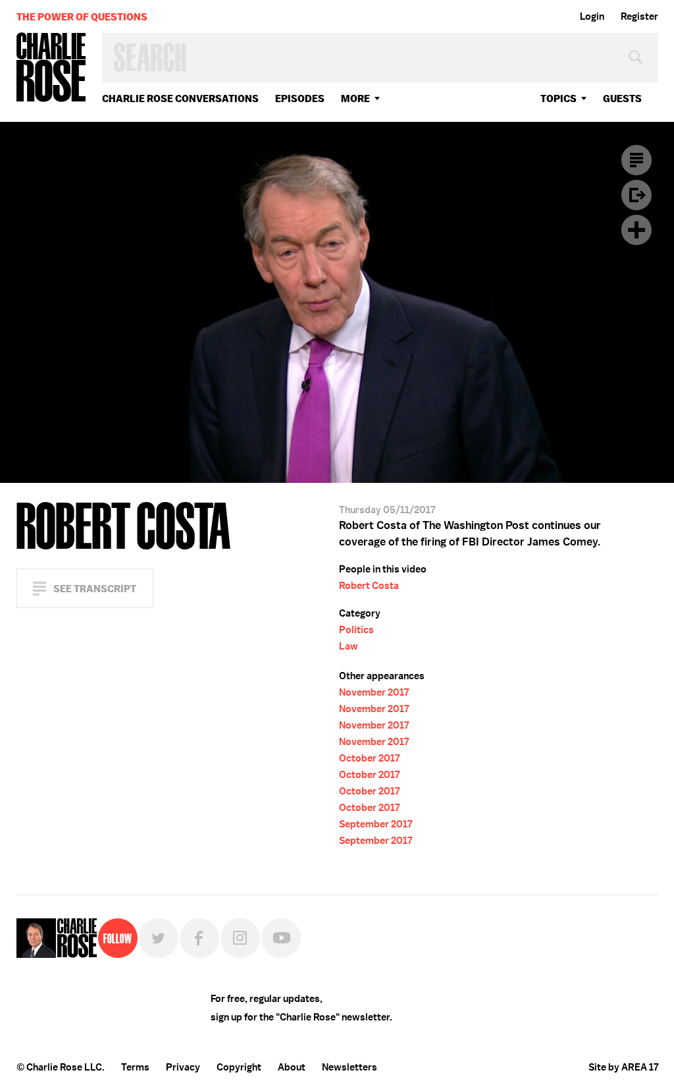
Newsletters (349, 1067)
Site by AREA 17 (623, 1067)
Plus (636, 230)
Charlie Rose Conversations (180, 98)
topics (558, 98)
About (291, 1067)
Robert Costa (369, 585)
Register (639, 16)
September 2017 (375, 824)
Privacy (183, 1067)
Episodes (299, 98)
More (355, 98)
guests (622, 98)
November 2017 (374, 692)
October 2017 (369, 758)
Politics (356, 629)
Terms (135, 1067)
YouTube (281, 938)
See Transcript (94, 588)
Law (348, 646)
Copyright (239, 1067)
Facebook (199, 938)
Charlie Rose (51, 68)
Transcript (636, 160)
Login (592, 16)
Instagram (240, 938)
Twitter (158, 938)
